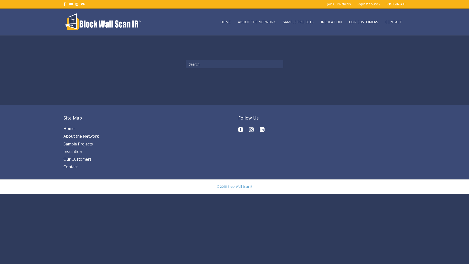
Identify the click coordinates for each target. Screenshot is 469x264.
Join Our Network (339, 4)
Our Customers (363, 22)
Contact (393, 22)
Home (225, 22)
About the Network (257, 22)
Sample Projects (298, 22)
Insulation (331, 22)
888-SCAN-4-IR (395, 4)
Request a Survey (368, 4)
